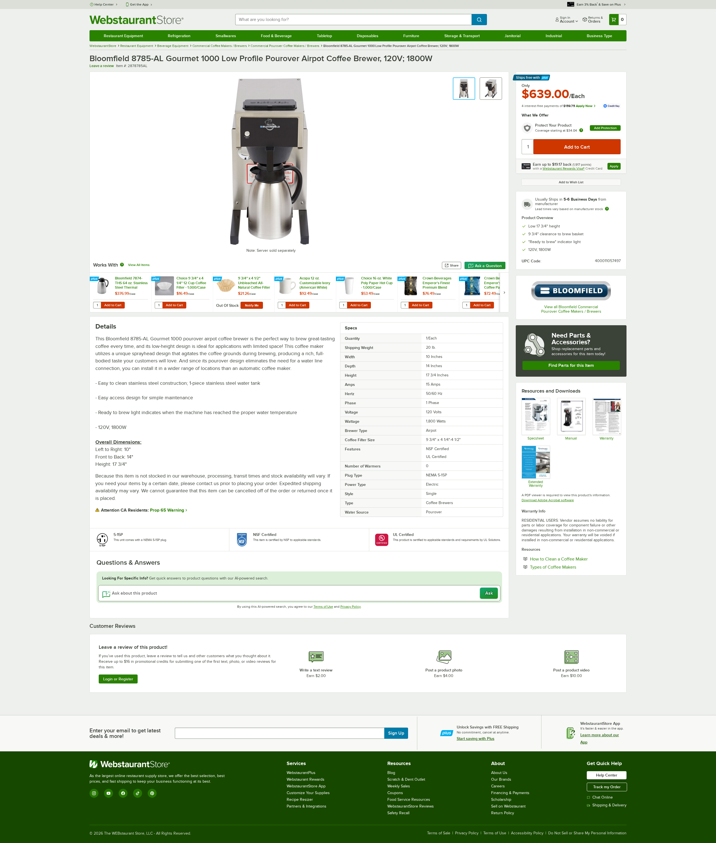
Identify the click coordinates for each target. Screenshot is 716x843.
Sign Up (396, 733)
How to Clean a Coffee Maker (575, 558)
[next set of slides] (504, 292)
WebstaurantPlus (301, 773)
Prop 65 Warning (167, 510)
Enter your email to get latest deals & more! (125, 733)
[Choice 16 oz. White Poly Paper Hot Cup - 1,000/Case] (366, 292)
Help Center (104, 4)
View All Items (139, 265)
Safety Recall (398, 813)
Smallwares (226, 36)
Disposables (367, 36)
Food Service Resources (408, 799)
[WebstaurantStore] (159, 764)
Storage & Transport (462, 36)
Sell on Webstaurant (508, 806)
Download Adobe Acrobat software (548, 500)
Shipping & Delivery (609, 805)
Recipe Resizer (300, 799)
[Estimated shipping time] (607, 208)
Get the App (139, 4)
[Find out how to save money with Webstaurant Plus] (95, 279)
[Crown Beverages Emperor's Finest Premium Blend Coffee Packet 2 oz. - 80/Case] (428, 292)
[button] (464, 88)
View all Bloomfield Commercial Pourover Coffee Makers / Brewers (571, 309)
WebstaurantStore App (306, 786)
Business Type (599, 36)
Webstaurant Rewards (305, 779)
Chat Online (602, 797)
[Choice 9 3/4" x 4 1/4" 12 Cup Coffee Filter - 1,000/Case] (182, 292)
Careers (498, 786)
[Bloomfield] (571, 290)
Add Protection (605, 128)
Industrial (554, 36)
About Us (499, 773)
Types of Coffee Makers (570, 566)
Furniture (411, 36)
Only (526, 85)
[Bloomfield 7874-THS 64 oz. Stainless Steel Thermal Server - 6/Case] (120, 292)
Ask (489, 593)
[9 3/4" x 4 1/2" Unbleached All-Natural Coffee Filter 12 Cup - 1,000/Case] (243, 292)
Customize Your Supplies (308, 793)
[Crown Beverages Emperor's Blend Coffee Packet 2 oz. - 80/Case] (489, 292)
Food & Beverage (276, 36)
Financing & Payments (510, 793)
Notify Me (252, 305)
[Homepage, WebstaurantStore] (136, 19)
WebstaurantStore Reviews (410, 806)
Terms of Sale (438, 833)
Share (454, 265)
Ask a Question (488, 265)
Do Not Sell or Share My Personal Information (587, 833)
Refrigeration (179, 36)
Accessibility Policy (527, 833)
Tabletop (324, 36)
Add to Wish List (571, 182)
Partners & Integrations (306, 806)
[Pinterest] (152, 793)
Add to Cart (112, 305)
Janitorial (512, 36)
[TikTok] (137, 793)
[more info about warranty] (581, 130)
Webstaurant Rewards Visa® (564, 168)
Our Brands (501, 779)
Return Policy (502, 813)
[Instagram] (94, 793)
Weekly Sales (398, 786)
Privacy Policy (350, 607)
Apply (615, 167)
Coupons (395, 793)
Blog (391, 773)
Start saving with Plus (475, 738)
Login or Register (118, 679)
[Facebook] (123, 793)
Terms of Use (323, 607)
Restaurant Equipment (123, 36)
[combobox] (353, 19)
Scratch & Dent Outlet (406, 779)
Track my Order (607, 787)
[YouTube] (108, 793)
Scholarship (501, 799)
